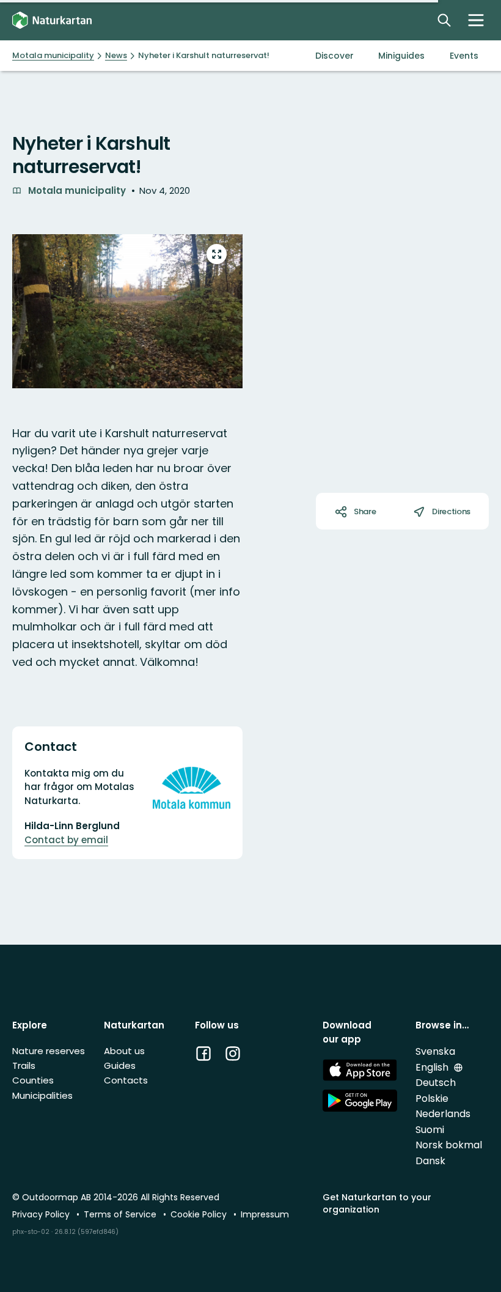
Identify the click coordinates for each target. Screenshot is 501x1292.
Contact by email (66, 839)
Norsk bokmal (448, 1145)
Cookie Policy (199, 1214)
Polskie (431, 1098)
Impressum (265, 1214)
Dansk (430, 1161)
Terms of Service (121, 1214)
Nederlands (442, 1114)
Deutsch (435, 1083)
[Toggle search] (444, 20)
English (433, 1067)
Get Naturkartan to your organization (377, 1203)
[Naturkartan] (52, 20)
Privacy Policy (42, 1214)
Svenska (435, 1051)
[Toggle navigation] (476, 20)
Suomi (429, 1130)
